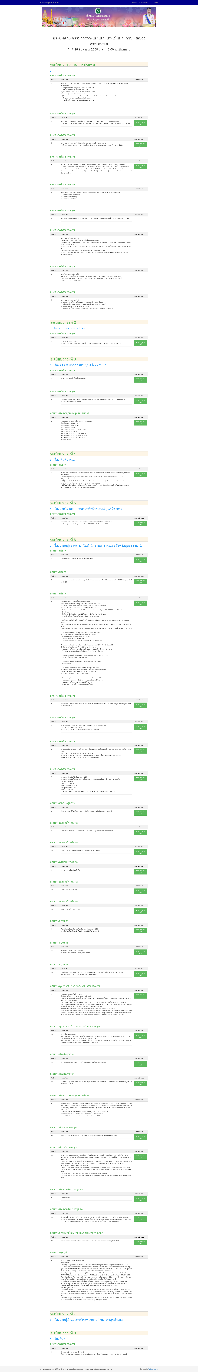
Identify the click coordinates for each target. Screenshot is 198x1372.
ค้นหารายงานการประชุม (140, 3)
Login (156, 3)
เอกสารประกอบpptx (141, 996)
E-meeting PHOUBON (49, 2)
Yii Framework (153, 1369)
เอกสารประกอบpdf (141, 166)
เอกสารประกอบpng (141, 952)
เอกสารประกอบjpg (141, 123)
